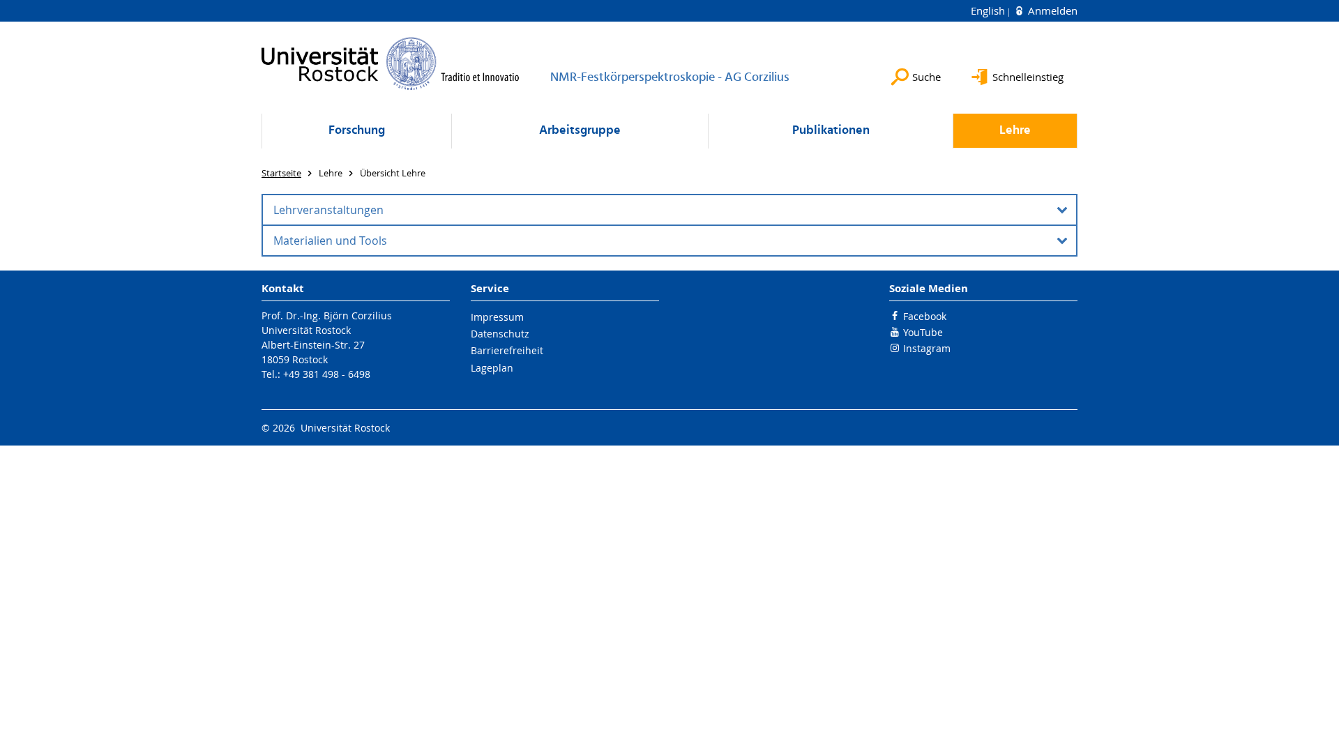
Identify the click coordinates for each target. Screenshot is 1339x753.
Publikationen (831, 131)
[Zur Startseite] (391, 63)
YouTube (923, 332)
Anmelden (1051, 10)
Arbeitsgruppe (580, 131)
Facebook (924, 316)
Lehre (1015, 131)
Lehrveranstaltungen (328, 210)
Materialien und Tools (330, 240)
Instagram (927, 348)
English (989, 10)
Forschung (356, 131)
